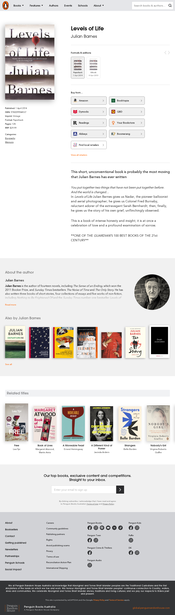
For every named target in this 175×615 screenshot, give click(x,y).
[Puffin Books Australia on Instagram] (131, 540)
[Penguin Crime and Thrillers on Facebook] (90, 552)
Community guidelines (57, 528)
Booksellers (11, 529)
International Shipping (57, 567)
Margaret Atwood (45, 449)
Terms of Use (92, 503)
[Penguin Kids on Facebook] (131, 528)
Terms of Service (116, 599)
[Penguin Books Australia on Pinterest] (102, 528)
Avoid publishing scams (58, 545)
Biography (10, 138)
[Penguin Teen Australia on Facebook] (90, 540)
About (8, 522)
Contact (10, 536)
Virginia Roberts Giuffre (158, 450)
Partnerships (12, 556)
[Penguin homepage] (6, 5)
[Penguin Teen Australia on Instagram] (96, 540)
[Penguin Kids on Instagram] (137, 528)
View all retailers (79, 154)
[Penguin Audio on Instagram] (90, 565)
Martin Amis (45, 452)
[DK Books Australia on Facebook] (131, 552)
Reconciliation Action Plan (58, 562)
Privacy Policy (108, 503)
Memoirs (9, 142)
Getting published (15, 542)
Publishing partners (55, 534)
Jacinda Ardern (101, 452)
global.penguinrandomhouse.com (151, 608)
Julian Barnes (84, 36)
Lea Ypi (16, 449)
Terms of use (52, 556)
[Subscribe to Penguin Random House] (120, 490)
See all (8, 364)
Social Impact (13, 569)
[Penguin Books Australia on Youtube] (108, 528)
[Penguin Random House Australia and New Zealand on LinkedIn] (114, 528)
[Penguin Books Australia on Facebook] (90, 528)
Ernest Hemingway (73, 449)
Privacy (49, 551)
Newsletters (11, 549)
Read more (10, 304)
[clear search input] (170, 6)
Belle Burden (130, 449)
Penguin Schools (14, 562)
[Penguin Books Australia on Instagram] (96, 528)
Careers (50, 522)
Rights (49, 539)
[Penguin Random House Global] (14, 608)
